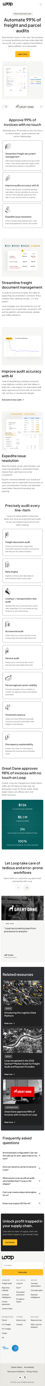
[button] (26, 887)
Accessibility (29, 1367)
